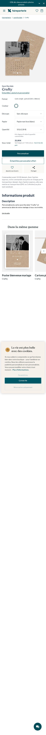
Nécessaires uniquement (23, 387)
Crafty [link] (27, 17)
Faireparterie (6, 17)
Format (4, 99)
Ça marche (23, 381)
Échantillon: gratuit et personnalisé (15, 93)
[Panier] (42, 10)
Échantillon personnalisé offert (23, 161)
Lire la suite (6, 213)
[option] (16, 105)
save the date (17, 17)
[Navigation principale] (4, 10)
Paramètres (23, 375)
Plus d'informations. (21, 370)
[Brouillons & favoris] (37, 10)
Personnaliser (23, 153)
